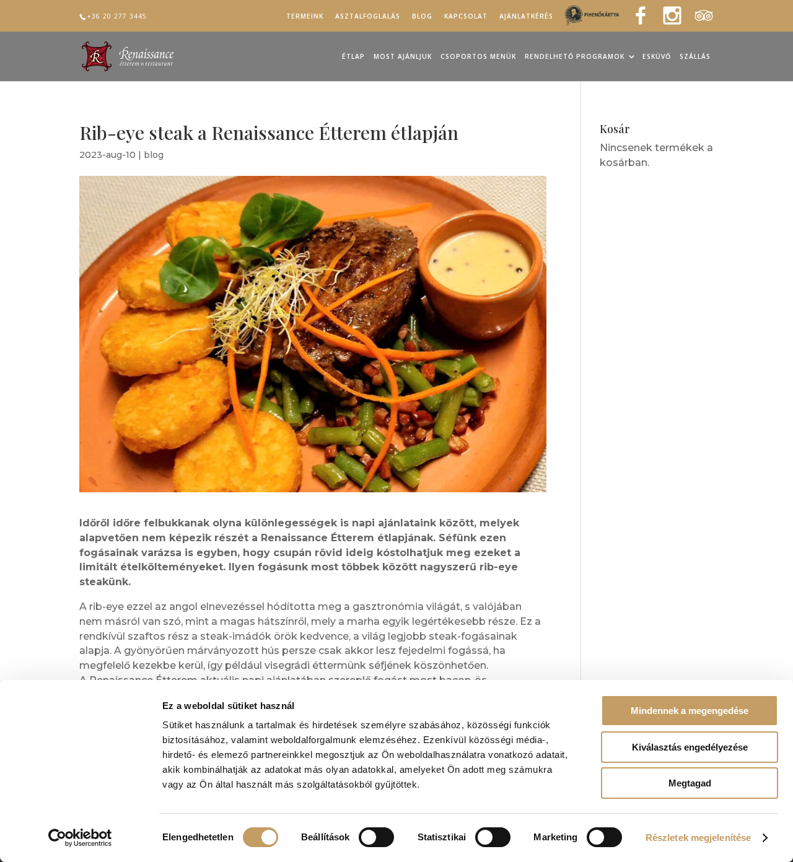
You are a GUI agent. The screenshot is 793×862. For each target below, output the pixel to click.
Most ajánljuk (403, 57)
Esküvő (656, 57)
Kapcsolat (466, 16)
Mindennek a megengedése (689, 710)
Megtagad (689, 783)
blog (154, 154)
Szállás (695, 57)
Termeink (304, 16)
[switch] (376, 837)
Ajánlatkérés (526, 16)
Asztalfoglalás (367, 16)
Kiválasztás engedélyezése (690, 747)
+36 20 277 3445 (117, 16)
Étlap (353, 57)
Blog (422, 16)
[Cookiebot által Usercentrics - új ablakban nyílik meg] (80, 838)
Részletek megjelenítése (698, 837)
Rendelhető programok (574, 57)
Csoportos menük (478, 57)
